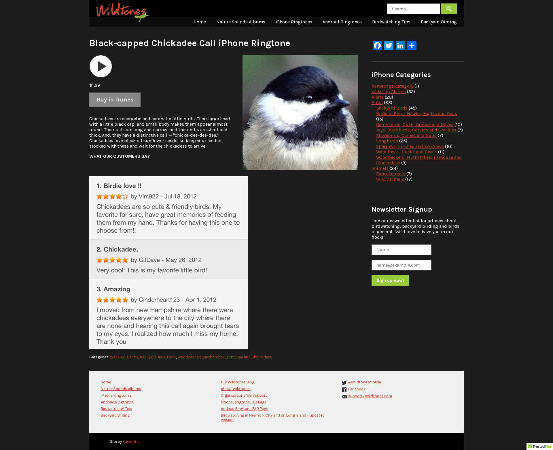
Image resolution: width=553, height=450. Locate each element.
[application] (100, 66)
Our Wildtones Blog (237, 382)
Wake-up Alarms (124, 357)
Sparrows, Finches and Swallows (410, 146)
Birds (171, 357)
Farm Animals (390, 173)
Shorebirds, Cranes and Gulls (406, 135)
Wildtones (123, 12)
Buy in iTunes (114, 99)
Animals (380, 168)
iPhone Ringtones (294, 22)
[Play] (100, 66)
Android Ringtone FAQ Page (244, 408)
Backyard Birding (439, 22)
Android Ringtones (342, 22)
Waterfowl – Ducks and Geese (406, 152)
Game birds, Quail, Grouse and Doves (414, 124)
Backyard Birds (152, 357)
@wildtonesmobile (364, 382)
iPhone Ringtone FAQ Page (243, 402)
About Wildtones (236, 389)
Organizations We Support (244, 395)
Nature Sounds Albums (240, 22)
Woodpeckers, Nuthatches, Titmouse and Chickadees (224, 357)
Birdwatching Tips (391, 22)
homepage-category (392, 86)
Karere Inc (131, 441)
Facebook (356, 389)
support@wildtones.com (370, 396)
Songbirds (387, 141)
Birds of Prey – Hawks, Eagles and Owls (416, 113)
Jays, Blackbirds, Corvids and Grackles (416, 130)
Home (200, 22)
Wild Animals (390, 179)
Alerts (378, 97)
